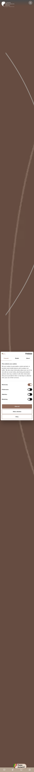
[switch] (30, 389)
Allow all (17, 406)
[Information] (21, 769)
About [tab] (28, 358)
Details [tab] (17, 358)
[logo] (8, 4)
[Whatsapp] (30, 769)
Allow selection (17, 411)
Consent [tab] (6, 358)
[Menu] (30, 3)
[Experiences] (4, 769)
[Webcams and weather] (13, 769)
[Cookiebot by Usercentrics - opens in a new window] (25, 354)
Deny (17, 416)
